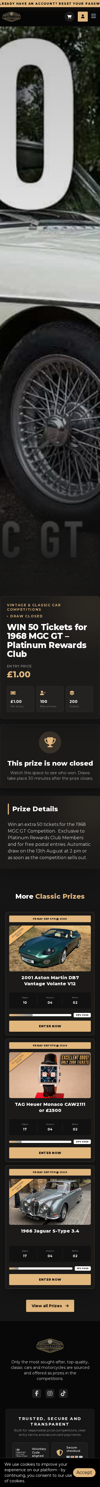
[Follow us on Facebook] (36, 1393)
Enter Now (50, 1026)
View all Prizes (47, 1305)
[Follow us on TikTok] (63, 1393)
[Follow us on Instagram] (50, 1393)
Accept (84, 1472)
